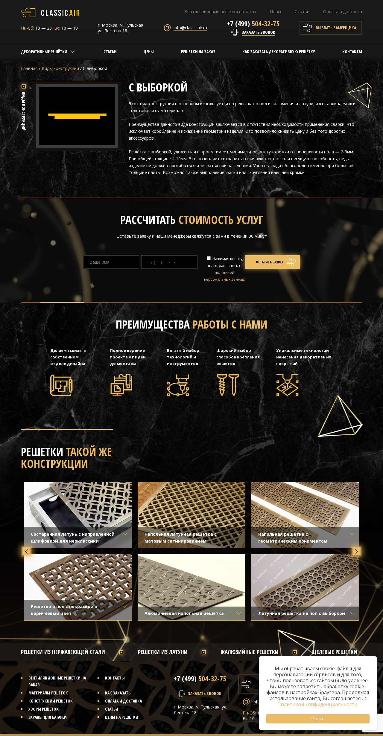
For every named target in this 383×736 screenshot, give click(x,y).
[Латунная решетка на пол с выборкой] (305, 587)
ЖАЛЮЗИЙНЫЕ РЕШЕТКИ (250, 652)
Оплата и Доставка (123, 701)
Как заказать (117, 693)
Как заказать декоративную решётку (278, 51)
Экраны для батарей (47, 717)
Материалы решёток (48, 693)
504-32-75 (253, 23)
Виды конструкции (60, 68)
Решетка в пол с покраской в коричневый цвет (64, 610)
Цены (275, 11)
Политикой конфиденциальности (318, 704)
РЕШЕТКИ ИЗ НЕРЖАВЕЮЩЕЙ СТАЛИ (63, 652)
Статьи (302, 11)
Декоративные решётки (44, 51)
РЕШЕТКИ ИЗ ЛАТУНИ (163, 652)
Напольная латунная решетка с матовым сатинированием (181, 537)
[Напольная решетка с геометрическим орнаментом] (305, 515)
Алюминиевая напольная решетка (184, 613)
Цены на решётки (121, 717)
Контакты (352, 51)
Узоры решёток (43, 709)
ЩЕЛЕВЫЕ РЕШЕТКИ (334, 652)
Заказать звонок (258, 32)
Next (356, 551)
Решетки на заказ (198, 51)
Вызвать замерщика (336, 27)
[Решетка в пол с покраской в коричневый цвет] (78, 587)
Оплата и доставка (342, 11)
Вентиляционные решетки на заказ (220, 11)
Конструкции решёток (50, 701)
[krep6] (77, 144)
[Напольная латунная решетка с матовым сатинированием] (191, 515)
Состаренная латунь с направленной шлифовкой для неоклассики (73, 537)
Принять (318, 719)
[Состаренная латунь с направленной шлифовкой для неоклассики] (78, 515)
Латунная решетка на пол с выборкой (301, 613)
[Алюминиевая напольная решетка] (191, 587)
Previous (26, 551)
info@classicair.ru (190, 27)
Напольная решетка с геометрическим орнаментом (292, 537)
